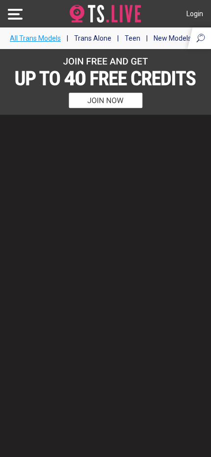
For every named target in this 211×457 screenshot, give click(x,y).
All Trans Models (35, 38)
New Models (172, 38)
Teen (132, 38)
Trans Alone (92, 38)
